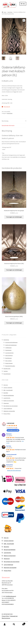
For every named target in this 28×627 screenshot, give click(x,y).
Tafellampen (8, 347)
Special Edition (9, 355)
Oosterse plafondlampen (11, 342)
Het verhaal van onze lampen (11, 406)
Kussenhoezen (7, 373)
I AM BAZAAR (10, 423)
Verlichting (9, 12)
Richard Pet (9, 465)
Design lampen (9, 363)
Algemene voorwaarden (9, 411)
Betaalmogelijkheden (9, 395)
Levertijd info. (7, 398)
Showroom (6, 403)
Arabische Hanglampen (11, 345)
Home (5, 12)
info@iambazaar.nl (11, 596)
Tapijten (6, 371)
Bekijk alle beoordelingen (14, 470)
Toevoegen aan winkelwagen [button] (14, 217)
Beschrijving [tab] (5, 121)
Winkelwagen (22, 623)
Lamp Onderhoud (8, 408)
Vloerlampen (8, 350)
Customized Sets (9, 353)
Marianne (9, 434)
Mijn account (4, 624)
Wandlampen (8, 358)
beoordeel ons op (12, 430)
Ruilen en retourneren (9, 400)
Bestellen (6, 393)
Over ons (6, 385)
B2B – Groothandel (8, 390)
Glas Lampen (8, 360)
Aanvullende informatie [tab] (8, 125)
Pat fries (8, 446)
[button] (24, 20)
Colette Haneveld (11, 454)
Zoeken (14, 624)
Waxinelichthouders (10, 366)
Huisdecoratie (7, 368)
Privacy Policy (7, 413)
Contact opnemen (8, 387)
